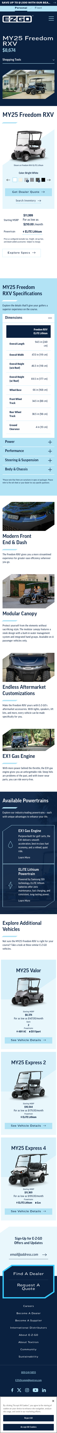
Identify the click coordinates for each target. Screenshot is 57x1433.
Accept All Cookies (28, 1427)
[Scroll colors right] (49, 179)
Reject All (28, 1418)
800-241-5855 (28, 1372)
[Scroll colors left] (8, 179)
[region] (28, 1415)
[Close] (53, 1401)
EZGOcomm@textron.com (28, 1380)
